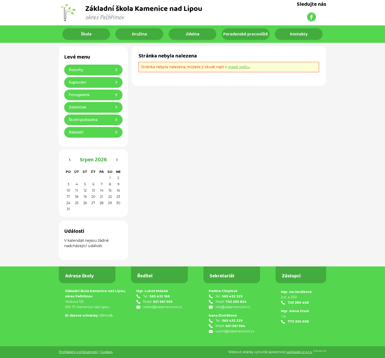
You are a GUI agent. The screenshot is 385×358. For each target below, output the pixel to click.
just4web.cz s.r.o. (299, 352)
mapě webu (239, 67)
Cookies (106, 352)
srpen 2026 (93, 160)
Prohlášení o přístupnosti (78, 352)
